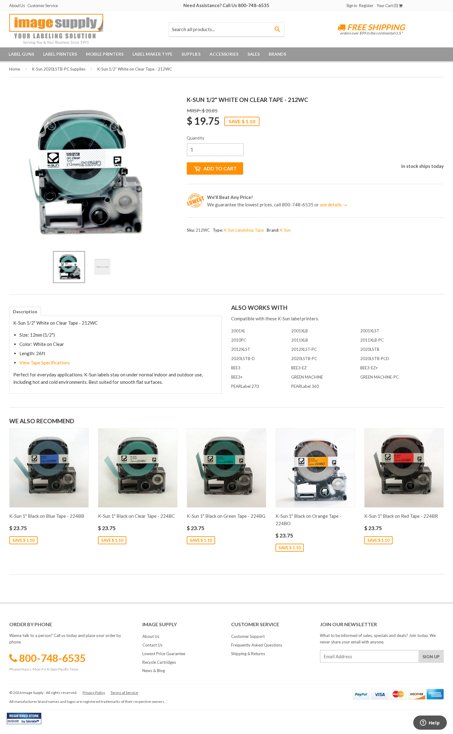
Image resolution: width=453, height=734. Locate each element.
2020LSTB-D (243, 358)
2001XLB (299, 330)
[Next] (154, 172)
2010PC (238, 340)
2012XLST (240, 349)
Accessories (224, 54)
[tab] (25, 311)
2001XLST (369, 330)
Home (14, 69)
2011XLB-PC (372, 340)
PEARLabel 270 (245, 386)
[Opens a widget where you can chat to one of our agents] (430, 723)
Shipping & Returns (248, 653)
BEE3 (235, 367)
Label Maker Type (153, 54)
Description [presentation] (25, 311)
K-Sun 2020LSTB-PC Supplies (58, 69)
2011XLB (299, 340)
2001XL (238, 330)
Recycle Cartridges (159, 662)
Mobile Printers (105, 54)
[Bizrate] (33, 722)
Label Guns (21, 54)
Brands (277, 54)
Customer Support (248, 636)
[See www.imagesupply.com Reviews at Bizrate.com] (24, 718)
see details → (333, 204)
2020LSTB (369, 349)
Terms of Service (124, 692)
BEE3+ (237, 377)
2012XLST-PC (304, 349)
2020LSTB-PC (304, 358)
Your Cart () (388, 5)
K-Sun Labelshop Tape (244, 230)
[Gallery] (86, 190)
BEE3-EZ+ (369, 367)
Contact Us (152, 645)
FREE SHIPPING (375, 27)
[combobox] (226, 29)
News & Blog (153, 670)
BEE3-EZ (299, 367)
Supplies (191, 54)
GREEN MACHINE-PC (379, 377)
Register (366, 5)
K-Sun (285, 230)
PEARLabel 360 (305, 386)
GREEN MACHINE (307, 377)
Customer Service (42, 5)
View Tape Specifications (44, 362)
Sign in (351, 5)
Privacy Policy (94, 692)
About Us (17, 5)
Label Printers (60, 54)
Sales (253, 54)
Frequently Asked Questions (256, 645)
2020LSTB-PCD (374, 358)
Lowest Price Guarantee (163, 653)
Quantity (195, 137)
